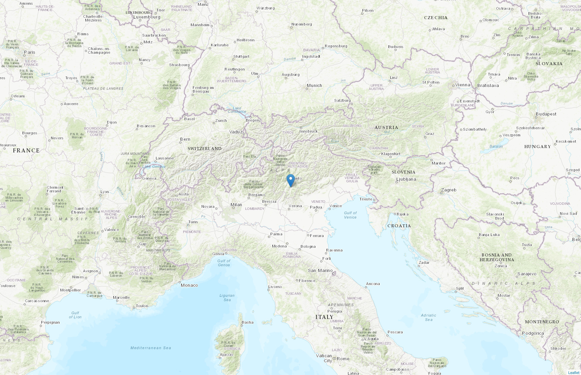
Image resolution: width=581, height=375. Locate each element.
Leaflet (573, 372)
